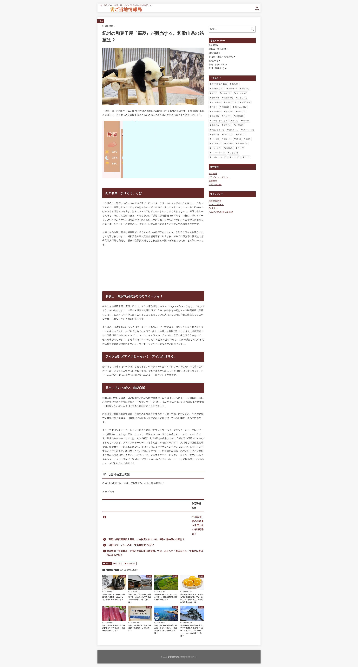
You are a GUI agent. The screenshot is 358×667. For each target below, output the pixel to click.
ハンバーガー (218, 153)
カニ (241, 148)
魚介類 (213, 45)
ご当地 (226, 93)
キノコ (228, 134)
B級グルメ (240, 107)
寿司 (241, 111)
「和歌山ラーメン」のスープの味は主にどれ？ (131, 545)
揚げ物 (228, 98)
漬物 (215, 134)
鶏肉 (225, 107)
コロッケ (216, 148)
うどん (242, 98)
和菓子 (246, 102)
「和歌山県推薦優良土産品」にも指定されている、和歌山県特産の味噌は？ (146, 539)
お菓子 (233, 130)
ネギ (229, 144)
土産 (215, 125)
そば (227, 116)
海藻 (229, 148)
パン (215, 139)
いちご (234, 153)
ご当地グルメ (219, 84)
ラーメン (241, 93)
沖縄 (239, 116)
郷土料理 (217, 89)
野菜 (245, 89)
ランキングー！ (216, 204)
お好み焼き (218, 130)
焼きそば (231, 102)
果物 (215, 98)
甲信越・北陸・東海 (221, 57)
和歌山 (100, 21)
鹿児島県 (242, 144)
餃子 (227, 139)
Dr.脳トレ (213, 208)
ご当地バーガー (219, 157)
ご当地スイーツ (220, 121)
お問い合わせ (215, 184)
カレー (216, 111)
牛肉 (215, 116)
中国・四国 (216, 64)
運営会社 (213, 174)
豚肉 (229, 111)
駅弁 (241, 134)
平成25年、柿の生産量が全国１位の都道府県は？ (198, 525)
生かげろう (131, 563)
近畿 (213, 61)
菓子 (233, 89)
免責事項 (213, 181)
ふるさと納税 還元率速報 (221, 212)
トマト (235, 157)
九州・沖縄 (216, 68)
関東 (213, 53)
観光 (227, 125)
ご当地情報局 (173, 657)
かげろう (118, 563)
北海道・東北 (218, 49)
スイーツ (248, 130)
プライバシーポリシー (219, 177)
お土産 (216, 102)
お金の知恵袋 (215, 201)
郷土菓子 (216, 144)
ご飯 (239, 125)
